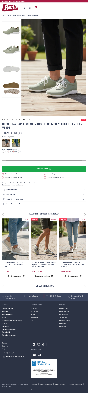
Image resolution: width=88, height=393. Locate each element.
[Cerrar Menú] (49, 174)
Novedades (34, 317)
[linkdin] (43, 344)
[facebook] (34, 344)
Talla (9, 149)
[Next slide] (85, 214)
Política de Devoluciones (75, 384)
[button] (44, 189)
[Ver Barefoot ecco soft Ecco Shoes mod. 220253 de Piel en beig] (15, 239)
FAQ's (32, 320)
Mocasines (5, 326)
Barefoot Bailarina (7, 315)
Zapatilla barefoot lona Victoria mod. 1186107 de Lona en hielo (72, 264)
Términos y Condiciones (37, 390)
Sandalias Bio (6, 332)
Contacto (5, 343)
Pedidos (33, 315)
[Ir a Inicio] (10, 8)
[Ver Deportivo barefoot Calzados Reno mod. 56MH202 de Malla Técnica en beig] (44, 239)
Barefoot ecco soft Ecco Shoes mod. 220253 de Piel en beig (14, 264)
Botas (4, 317)
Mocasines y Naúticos (9, 329)
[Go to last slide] (3, 214)
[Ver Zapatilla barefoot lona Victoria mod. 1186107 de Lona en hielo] (72, 239)
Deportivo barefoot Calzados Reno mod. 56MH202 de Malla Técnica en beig (44, 264)
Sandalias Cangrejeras (9, 335)
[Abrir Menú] (84, 8)
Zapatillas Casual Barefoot (21, 120)
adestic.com (6, 386)
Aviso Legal (34, 384)
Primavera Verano (17, 185)
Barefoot (7, 120)
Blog (3, 349)
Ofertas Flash (63, 309)
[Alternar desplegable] (25, 8)
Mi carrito (34, 309)
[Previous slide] (3, 287)
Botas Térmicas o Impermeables (12, 320)
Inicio (3, 15)
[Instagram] (38, 344)
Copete (4, 323)
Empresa (5, 346)
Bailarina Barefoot (7, 309)
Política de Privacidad (46, 384)
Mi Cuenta (34, 312)
